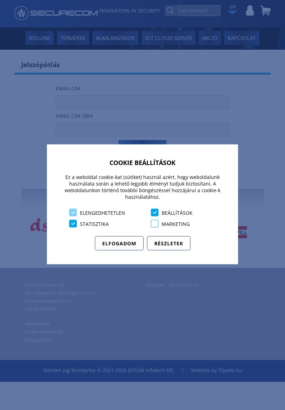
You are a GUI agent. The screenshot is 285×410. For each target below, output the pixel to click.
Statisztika (94, 223)
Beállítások (177, 212)
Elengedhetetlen (102, 212)
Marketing (176, 223)
